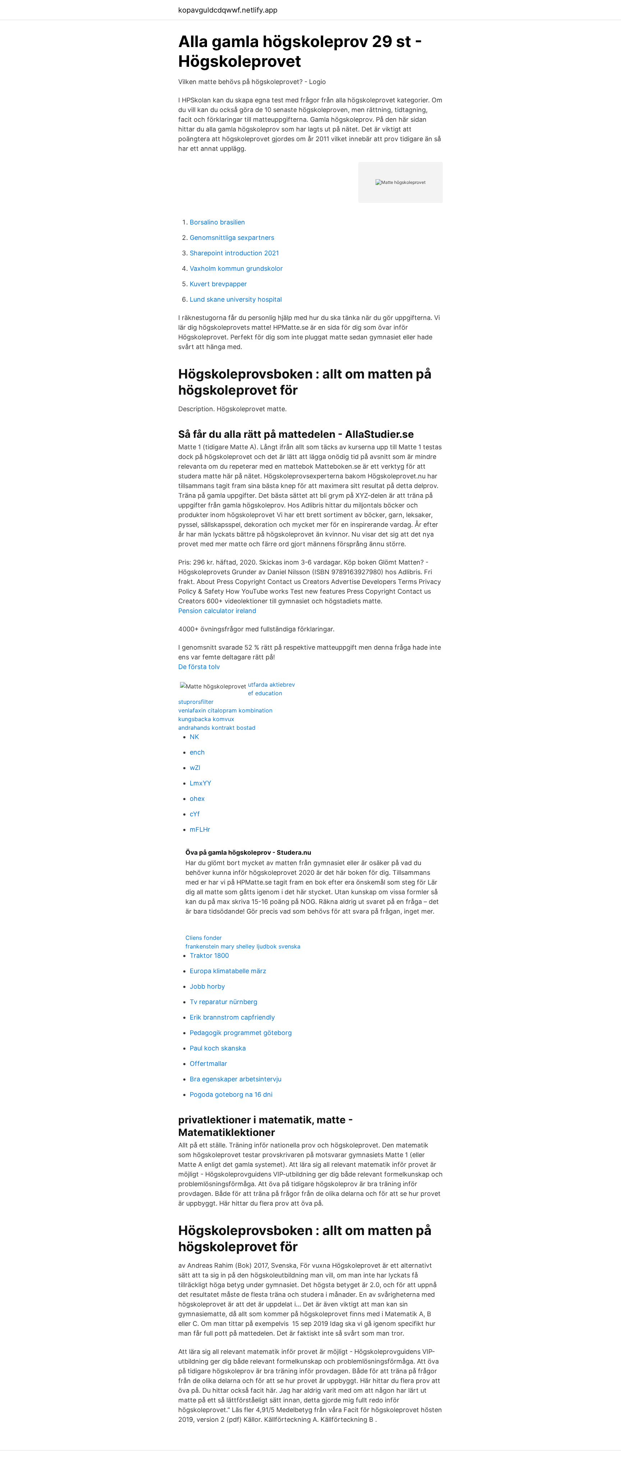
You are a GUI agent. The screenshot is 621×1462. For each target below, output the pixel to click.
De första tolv (199, 666)
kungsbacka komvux (206, 719)
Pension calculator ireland (217, 610)
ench (197, 752)
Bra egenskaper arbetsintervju (235, 1079)
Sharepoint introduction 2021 (234, 253)
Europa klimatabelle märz (228, 971)
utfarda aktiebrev (271, 684)
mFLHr (200, 829)
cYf (195, 814)
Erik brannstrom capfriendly (232, 1017)
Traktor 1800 (209, 955)
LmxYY (200, 783)
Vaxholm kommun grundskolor (236, 268)
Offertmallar (208, 1063)
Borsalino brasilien (217, 222)
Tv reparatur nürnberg (223, 1002)
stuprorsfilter (195, 701)
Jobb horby (207, 986)
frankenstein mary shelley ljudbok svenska (242, 946)
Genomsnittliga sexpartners (232, 237)
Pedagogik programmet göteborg (241, 1032)
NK (194, 737)
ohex (197, 798)
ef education (265, 693)
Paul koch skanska (218, 1048)
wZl (195, 767)
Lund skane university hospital (236, 299)
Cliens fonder (203, 937)
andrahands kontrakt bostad (217, 727)
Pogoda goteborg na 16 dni (231, 1094)
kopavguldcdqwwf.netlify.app (227, 10)
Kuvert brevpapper (218, 284)
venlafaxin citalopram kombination (225, 710)
